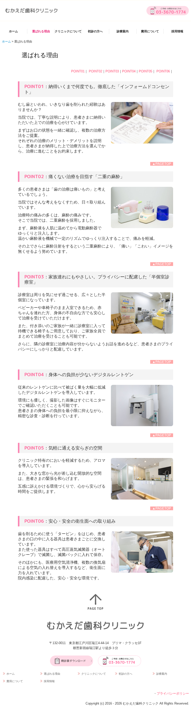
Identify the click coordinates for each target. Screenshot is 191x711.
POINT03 (112, 71)
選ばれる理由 (41, 31)
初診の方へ (95, 31)
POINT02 (95, 71)
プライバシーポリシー (173, 693)
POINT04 (129, 71)
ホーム (13, 31)
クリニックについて (68, 31)
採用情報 (177, 31)
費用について (150, 31)
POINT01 (78, 71)
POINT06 (163, 71)
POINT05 (145, 71)
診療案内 (123, 31)
